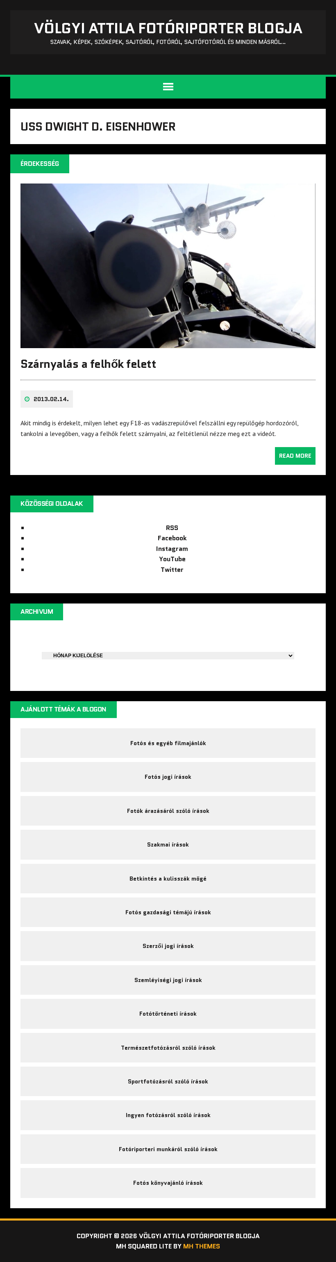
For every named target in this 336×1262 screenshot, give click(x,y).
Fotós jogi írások (168, 777)
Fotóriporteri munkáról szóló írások (168, 1149)
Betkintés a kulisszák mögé (168, 878)
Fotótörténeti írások (168, 1014)
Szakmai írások (168, 844)
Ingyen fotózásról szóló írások (168, 1115)
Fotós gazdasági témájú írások (168, 912)
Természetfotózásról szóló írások (168, 1048)
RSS (172, 527)
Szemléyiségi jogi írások (168, 980)
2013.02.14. (51, 399)
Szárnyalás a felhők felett (88, 364)
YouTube (172, 559)
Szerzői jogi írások (168, 946)
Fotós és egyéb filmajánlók (168, 743)
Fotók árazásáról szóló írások (168, 811)
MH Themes (201, 1246)
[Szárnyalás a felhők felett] (168, 343)
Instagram (172, 548)
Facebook (172, 538)
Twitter (172, 569)
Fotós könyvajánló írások (168, 1183)
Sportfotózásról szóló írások (168, 1081)
